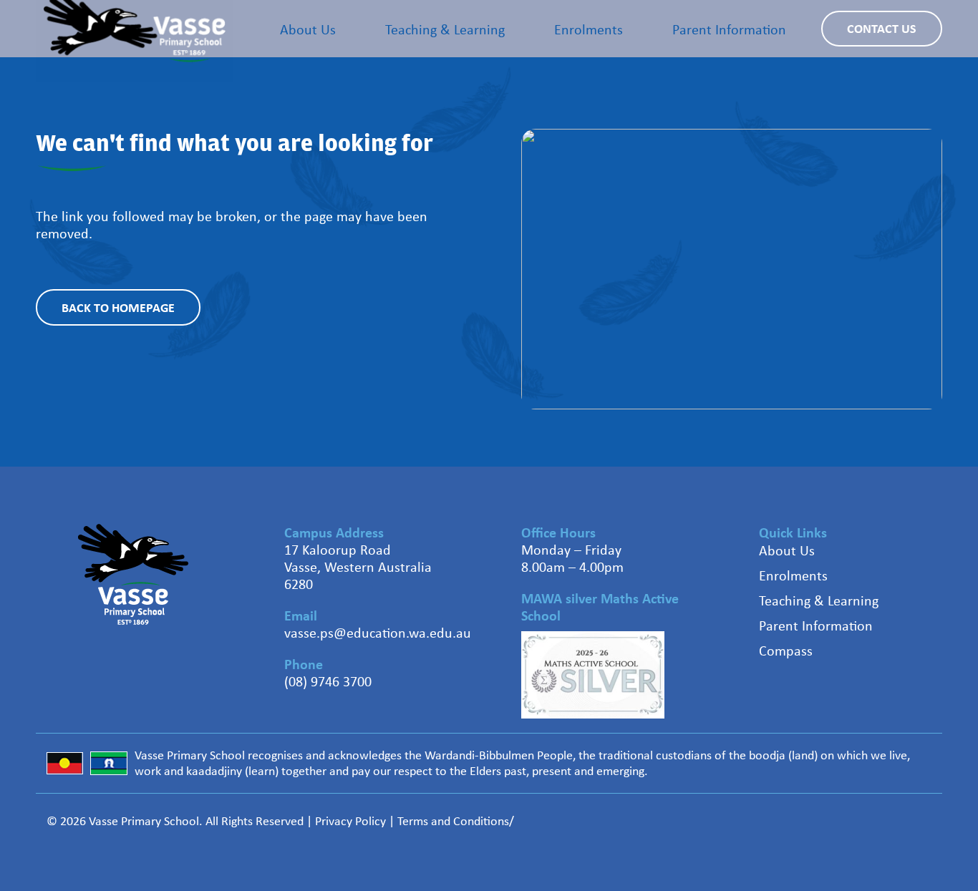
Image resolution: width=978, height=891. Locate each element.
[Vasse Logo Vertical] (133, 574)
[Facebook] (851, 818)
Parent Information (816, 625)
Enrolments (793, 575)
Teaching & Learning (818, 600)
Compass (786, 650)
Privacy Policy (350, 820)
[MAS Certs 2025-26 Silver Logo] (592, 675)
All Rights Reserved (254, 820)
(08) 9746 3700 (328, 681)
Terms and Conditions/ (455, 820)
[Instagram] (904, 820)
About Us (787, 550)
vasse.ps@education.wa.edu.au (377, 632)
